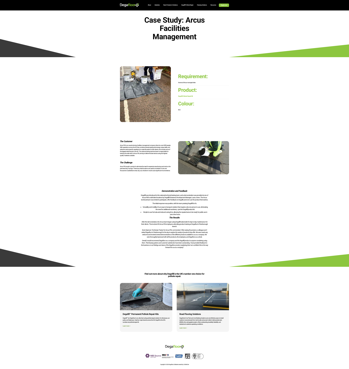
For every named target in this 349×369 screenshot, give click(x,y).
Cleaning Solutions (202, 5)
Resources (213, 5)
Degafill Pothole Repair (187, 5)
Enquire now (224, 5)
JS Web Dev (186, 364)
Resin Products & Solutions (170, 5)
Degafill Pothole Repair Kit (185, 96)
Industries (157, 5)
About (149, 5)
